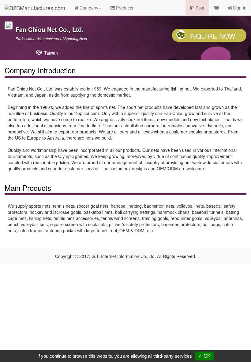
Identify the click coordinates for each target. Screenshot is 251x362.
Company (88, 8)
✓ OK (204, 356)
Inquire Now (212, 35)
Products (124, 8)
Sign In (239, 8)
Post (199, 8)
